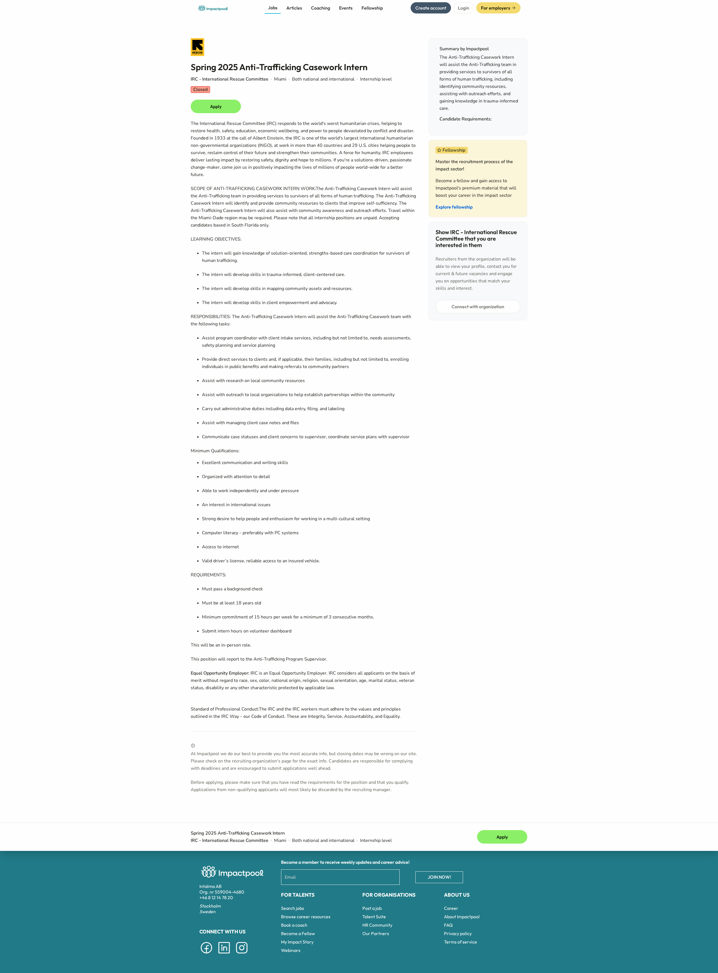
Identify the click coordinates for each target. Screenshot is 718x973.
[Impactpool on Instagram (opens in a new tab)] (242, 954)
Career (451, 908)
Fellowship (372, 8)
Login (463, 8)
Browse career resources (305, 916)
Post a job (372, 908)
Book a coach (294, 925)
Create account (430, 8)
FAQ (448, 925)
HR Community (377, 925)
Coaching (320, 8)
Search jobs (292, 908)
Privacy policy (458, 933)
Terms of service (460, 942)
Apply (216, 106)
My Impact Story (297, 942)
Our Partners (375, 933)
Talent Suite (374, 916)
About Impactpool (462, 916)
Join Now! (439, 877)
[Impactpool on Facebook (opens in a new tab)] (206, 954)
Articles (294, 8)
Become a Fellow (298, 933)
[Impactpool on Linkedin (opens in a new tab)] (224, 954)
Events (346, 8)
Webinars (290, 950)
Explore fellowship (454, 207)
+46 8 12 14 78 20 (216, 897)
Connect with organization (478, 306)
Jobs (272, 7)
